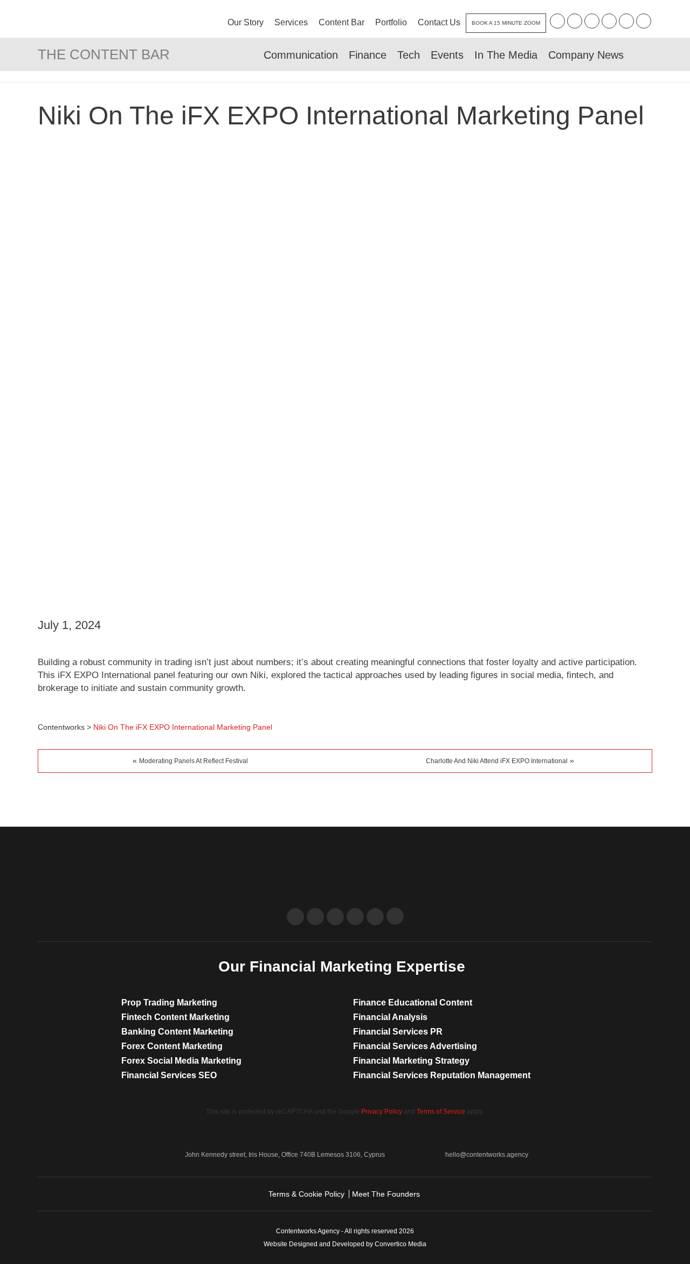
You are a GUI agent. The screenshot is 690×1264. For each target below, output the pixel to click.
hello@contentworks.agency (486, 1154)
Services (291, 22)
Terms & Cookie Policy (306, 1194)
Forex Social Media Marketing (181, 1060)
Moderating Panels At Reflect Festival (193, 761)
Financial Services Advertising (415, 1046)
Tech (408, 55)
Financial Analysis (390, 1017)
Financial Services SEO (169, 1075)
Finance (368, 55)
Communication (301, 55)
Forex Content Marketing (172, 1046)
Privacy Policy (381, 1111)
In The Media (505, 55)
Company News (586, 55)
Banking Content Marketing (177, 1031)
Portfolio (391, 22)
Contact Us (439, 22)
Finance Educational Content (412, 1002)
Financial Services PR (398, 1031)
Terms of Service (441, 1111)
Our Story (245, 22)
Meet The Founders (386, 1194)
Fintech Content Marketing (175, 1017)
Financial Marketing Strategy (411, 1060)
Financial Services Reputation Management (441, 1075)
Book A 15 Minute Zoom (506, 23)
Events (447, 55)
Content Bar (341, 22)
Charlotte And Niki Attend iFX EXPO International (497, 761)
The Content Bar (104, 54)
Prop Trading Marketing (169, 1002)
